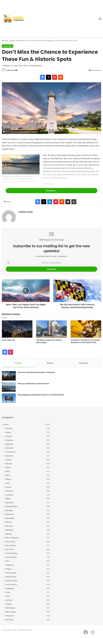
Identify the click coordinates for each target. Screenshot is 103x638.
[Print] (73, 201)
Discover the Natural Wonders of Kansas (36, 372)
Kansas (8, 487)
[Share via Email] (67, 201)
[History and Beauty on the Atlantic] (9, 387)
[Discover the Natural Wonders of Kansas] (9, 376)
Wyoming (9, 619)
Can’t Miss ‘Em (8, 340)
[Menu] (100, 20)
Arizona (8, 436)
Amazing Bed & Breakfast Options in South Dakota (41, 394)
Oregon (8, 569)
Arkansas (9, 440)
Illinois (7, 475)
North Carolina (11, 553)
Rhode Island (10, 577)
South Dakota (11, 584)
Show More (51, 191)
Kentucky (9, 491)
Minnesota (9, 514)
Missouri (8, 522)
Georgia (8, 463)
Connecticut (10, 452)
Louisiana (9, 495)
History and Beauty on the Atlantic (33, 383)
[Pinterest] (54, 77)
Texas (7, 592)
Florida (8, 460)
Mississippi (20, 41)
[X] (48, 77)
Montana (9, 526)
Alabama (9, 428)
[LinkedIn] (49, 201)
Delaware (9, 456)
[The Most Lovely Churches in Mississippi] (51, 329)
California (9, 444)
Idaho (7, 471)
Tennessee (9, 588)
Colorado (9, 448)
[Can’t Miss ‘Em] (17, 329)
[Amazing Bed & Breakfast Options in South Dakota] (9, 398)
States (12, 41)
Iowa (7, 483)
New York (9, 549)
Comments (83, 363)
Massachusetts (11, 506)
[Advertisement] (61, 18)
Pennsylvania (10, 573)
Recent (50, 363)
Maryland (9, 502)
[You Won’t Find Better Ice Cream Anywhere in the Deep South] (86, 329)
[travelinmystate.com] (14, 18)
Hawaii (8, 467)
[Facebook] (42, 77)
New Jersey (10, 541)
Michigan (9, 510)
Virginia (8, 604)
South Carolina (11, 580)
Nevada (8, 534)
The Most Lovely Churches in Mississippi (49, 341)
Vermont (8, 600)
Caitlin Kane (10, 70)
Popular (18, 363)
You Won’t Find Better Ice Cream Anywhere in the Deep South (85, 341)
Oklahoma (9, 565)
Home (6, 41)
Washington (10, 608)
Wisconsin (9, 616)
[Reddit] (60, 77)
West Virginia (10, 612)
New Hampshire (12, 538)
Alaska (8, 432)
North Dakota (11, 557)
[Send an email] (16, 70)
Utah (7, 596)
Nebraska (9, 530)
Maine (7, 499)
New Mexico (10, 545)
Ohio (7, 561)
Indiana (8, 479)
